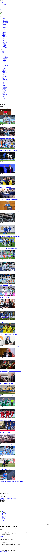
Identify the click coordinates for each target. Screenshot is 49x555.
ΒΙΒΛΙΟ (4, 38)
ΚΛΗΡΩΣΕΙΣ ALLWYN (6, 26)
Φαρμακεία (3, 5)
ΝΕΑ (3, 40)
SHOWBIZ (4, 44)
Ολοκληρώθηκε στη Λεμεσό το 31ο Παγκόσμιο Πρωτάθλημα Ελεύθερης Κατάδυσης (10, 495)
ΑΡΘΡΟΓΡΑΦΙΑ (5, 47)
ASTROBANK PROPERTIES (6, 30)
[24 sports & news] (4, 513)
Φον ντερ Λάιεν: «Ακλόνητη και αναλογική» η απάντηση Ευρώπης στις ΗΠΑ (11, 211)
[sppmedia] (1, 511)
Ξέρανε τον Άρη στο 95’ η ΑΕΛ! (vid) (5, 187)
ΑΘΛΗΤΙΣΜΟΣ (3, 23)
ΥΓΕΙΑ (4, 54)
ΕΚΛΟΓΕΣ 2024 (5, 56)
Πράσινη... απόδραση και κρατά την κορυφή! (7, 420)
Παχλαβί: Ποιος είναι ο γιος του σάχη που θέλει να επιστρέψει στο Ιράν (10, 371)
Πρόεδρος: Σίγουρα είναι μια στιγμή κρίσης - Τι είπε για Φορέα (9, 346)
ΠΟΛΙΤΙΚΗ (3, 19)
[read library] (3, 520)
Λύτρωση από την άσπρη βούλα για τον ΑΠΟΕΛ (7, 395)
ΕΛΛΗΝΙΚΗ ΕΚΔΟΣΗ (4, 3)
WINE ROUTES (5, 94)
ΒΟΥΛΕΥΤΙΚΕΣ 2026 (5, 20)
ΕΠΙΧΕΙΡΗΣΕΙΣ (5, 28)
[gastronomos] (3, 519)
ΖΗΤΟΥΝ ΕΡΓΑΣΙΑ (5, 80)
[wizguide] (3, 517)
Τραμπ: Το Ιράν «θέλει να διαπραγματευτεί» (6, 383)
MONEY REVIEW (5, 65)
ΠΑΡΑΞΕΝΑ (4, 34)
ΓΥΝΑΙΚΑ (4, 43)
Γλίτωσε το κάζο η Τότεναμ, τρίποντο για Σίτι (7, 138)
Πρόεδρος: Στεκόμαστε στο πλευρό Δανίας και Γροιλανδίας (9, 199)
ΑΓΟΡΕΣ (4, 29)
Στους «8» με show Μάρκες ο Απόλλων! (6, 285)
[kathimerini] (3, 515)
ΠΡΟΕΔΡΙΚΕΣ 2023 (5, 21)
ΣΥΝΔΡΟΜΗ (2, 545)
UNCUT (4, 95)
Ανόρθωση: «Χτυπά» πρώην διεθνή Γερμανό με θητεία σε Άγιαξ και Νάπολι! (11, 481)
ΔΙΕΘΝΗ (4, 25)
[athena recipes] (3, 518)
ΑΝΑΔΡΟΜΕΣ (5, 87)
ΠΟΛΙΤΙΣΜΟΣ (3, 35)
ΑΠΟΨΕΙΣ (3, 75)
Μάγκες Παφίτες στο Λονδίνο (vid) (5, 162)
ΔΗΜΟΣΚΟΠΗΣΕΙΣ (5, 22)
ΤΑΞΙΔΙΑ (4, 91)
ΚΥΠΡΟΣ (3, 17)
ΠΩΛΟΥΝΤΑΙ (5, 79)
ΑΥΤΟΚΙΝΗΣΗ (5, 42)
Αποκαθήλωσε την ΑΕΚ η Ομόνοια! (5, 297)
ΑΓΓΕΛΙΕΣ (3, 78)
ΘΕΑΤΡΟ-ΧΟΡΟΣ (5, 36)
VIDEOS (3, 96)
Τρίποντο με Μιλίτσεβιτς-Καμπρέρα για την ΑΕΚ (7, 260)
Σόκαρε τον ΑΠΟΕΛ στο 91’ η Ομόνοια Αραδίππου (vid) (8, 150)
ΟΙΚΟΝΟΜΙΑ (5, 27)
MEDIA (3, 93)
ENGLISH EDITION (4, 4)
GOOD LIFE (3, 89)
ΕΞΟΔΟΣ (4, 46)
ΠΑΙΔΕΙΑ (4, 18)
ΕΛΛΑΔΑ (3, 33)
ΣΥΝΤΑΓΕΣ (4, 45)
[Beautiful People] (4, 516)
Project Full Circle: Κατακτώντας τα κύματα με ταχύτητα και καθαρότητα (8, 499)
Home (2, 2)
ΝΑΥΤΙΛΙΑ (4, 32)
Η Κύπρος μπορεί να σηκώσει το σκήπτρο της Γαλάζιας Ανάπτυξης (8, 498)
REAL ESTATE (5, 63)
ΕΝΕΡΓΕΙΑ (4, 67)
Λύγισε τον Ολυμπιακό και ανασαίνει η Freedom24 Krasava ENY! (10, 334)
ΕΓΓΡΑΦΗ (1, 536)
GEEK (2, 39)
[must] (2, 514)
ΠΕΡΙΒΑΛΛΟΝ (4, 68)
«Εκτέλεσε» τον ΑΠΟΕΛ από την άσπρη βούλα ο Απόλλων (8, 248)
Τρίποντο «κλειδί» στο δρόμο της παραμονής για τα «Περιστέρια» (10, 236)
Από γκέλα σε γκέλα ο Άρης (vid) (5, 469)
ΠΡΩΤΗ (3, 52)
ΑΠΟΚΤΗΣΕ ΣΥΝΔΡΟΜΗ (3, 551)
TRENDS (4, 31)
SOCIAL (4, 41)
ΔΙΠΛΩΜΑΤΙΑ (5, 58)
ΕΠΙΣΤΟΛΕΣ (3, 98)
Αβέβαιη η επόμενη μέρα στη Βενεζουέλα (6, 444)
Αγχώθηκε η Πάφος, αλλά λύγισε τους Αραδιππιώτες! (8, 322)
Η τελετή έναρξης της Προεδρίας (5, 432)
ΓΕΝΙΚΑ (4, 86)
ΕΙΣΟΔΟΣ (3, 7)
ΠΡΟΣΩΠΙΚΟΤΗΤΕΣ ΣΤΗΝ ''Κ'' (6, 97)
